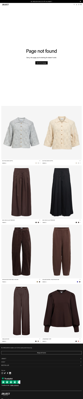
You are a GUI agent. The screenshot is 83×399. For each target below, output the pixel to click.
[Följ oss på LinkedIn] (10, 373)
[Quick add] (40, 160)
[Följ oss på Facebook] (7, 373)
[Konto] (76, 5)
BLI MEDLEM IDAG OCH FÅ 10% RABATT (41, 1)
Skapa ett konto (41, 353)
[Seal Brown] (38, 222)
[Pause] (80, 1)
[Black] (36, 222)
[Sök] (74, 5)
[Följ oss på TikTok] (5, 373)
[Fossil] (38, 341)
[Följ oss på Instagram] (2, 373)
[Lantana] (78, 341)
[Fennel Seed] (37, 282)
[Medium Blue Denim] (77, 282)
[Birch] (36, 163)
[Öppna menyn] (81, 4)
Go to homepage (41, 63)
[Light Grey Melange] (38, 163)
